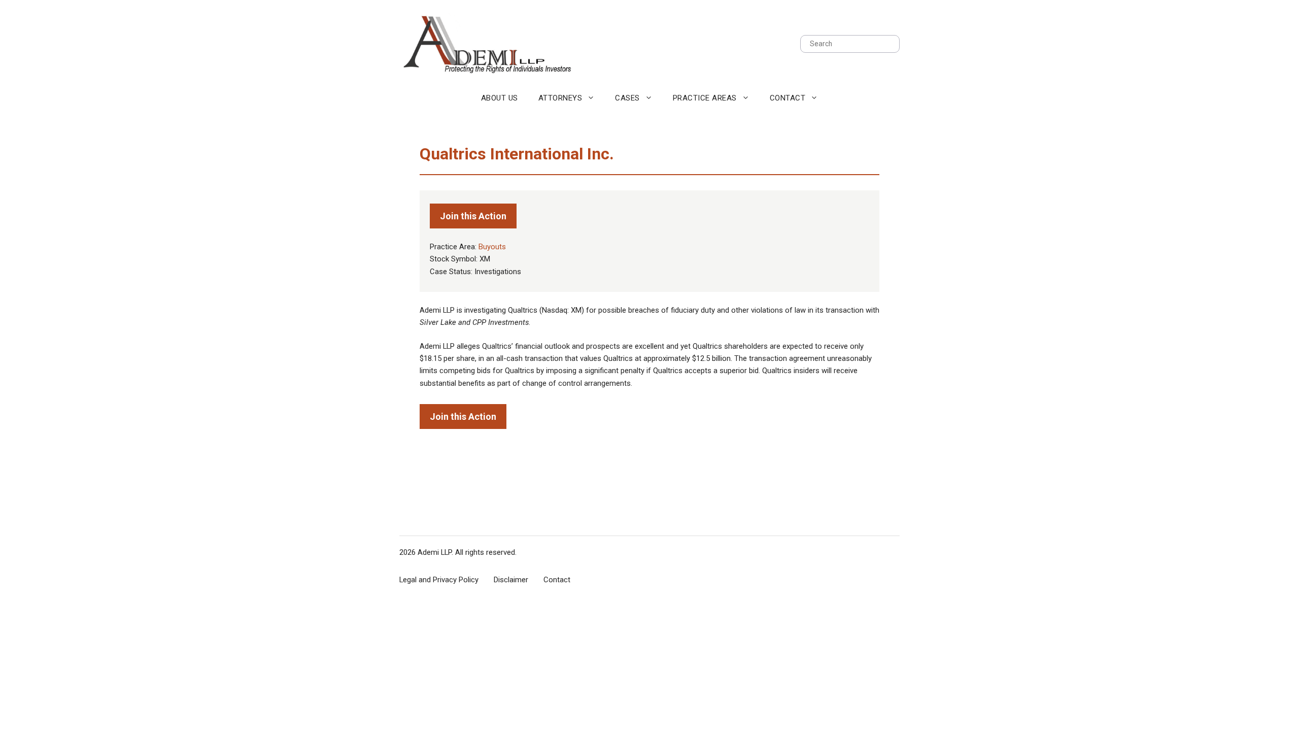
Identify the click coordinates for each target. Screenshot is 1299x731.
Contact (788, 98)
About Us (499, 98)
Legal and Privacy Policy (438, 579)
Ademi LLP (435, 552)
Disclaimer (511, 579)
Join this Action (473, 216)
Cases (627, 98)
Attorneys (560, 98)
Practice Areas (705, 98)
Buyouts (492, 246)
